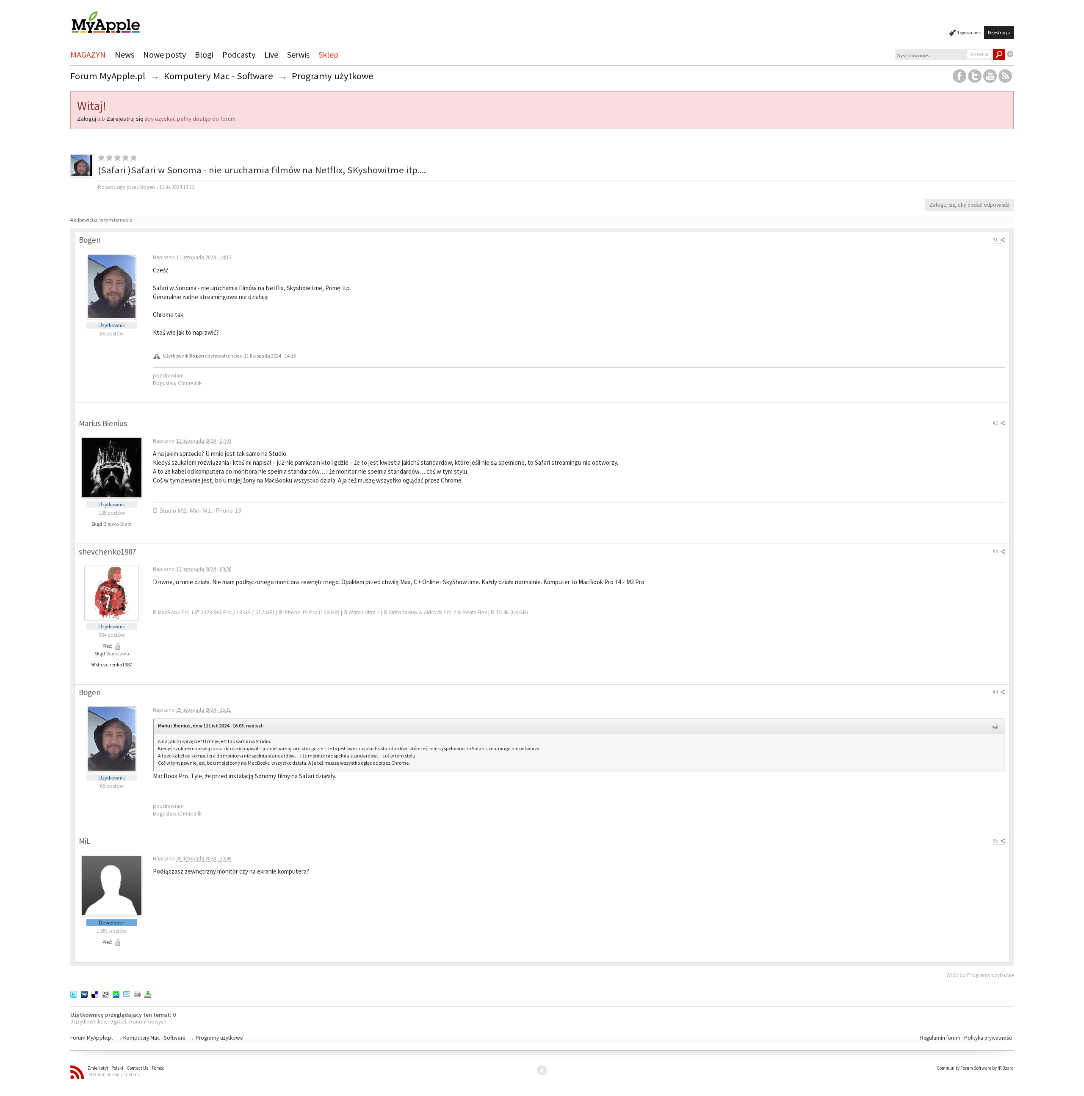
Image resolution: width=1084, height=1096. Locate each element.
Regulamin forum (941, 1037)
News (124, 54)
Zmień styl (97, 1068)
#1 (996, 239)
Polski (117, 1068)
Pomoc (158, 1068)
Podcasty (238, 54)
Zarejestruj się (124, 118)
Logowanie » (969, 33)
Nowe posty (164, 54)
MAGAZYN (88, 54)
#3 (996, 551)
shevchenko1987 (114, 664)
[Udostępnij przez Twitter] (73, 994)
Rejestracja (999, 33)
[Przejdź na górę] (542, 1070)
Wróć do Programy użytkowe (980, 975)
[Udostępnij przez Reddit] (105, 994)
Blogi (204, 54)
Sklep (328, 54)
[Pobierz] (147, 994)
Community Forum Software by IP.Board (975, 1068)
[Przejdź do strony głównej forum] (105, 18)
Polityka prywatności (988, 1037)
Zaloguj (86, 118)
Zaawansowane (1010, 54)
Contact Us (137, 1068)
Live (271, 54)
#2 (996, 423)
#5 (996, 840)
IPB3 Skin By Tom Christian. (113, 1074)
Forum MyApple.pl (91, 1037)
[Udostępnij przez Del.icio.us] (94, 994)
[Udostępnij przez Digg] (84, 994)
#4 (996, 692)
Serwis (298, 54)
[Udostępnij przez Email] (126, 994)
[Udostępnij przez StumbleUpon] (116, 994)
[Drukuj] (137, 994)
